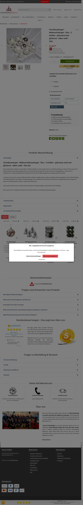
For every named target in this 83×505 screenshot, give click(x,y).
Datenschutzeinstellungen (33, 256)
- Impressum (41, 259)
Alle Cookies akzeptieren (50, 256)
